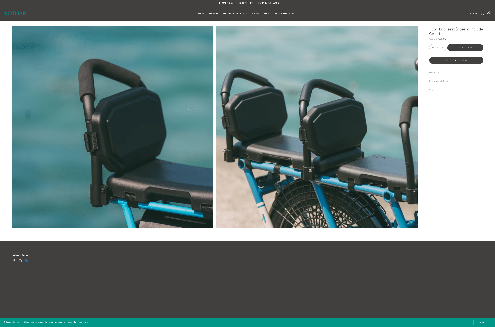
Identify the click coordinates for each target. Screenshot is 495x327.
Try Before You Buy (456, 60)
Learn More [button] (83, 322)
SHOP (201, 13)
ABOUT (255, 13)
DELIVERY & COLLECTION (235, 13)
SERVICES (213, 13)
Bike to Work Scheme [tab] (438, 81)
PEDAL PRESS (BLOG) (284, 13)
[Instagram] (20, 260)
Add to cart (465, 47)
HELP (266, 13)
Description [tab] (434, 72)
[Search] (483, 13)
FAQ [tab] (431, 89)
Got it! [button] (482, 322)
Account (473, 13)
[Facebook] (14, 260)
